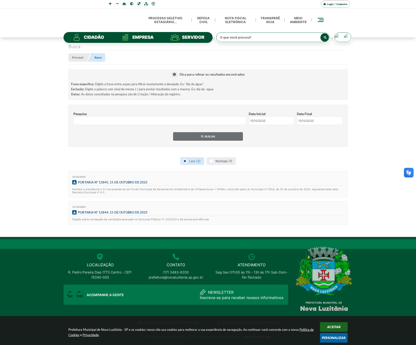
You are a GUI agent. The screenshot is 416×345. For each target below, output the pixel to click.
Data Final (304, 114)
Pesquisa (80, 114)
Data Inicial (257, 114)
